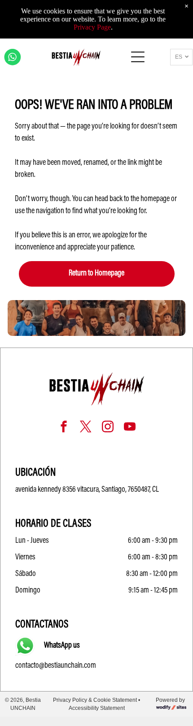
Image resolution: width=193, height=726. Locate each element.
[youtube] (130, 428)
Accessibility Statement (97, 708)
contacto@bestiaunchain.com (55, 666)
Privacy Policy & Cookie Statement (95, 700)
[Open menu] (138, 57)
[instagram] (108, 428)
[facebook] (64, 428)
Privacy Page (92, 27)
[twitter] (86, 428)
